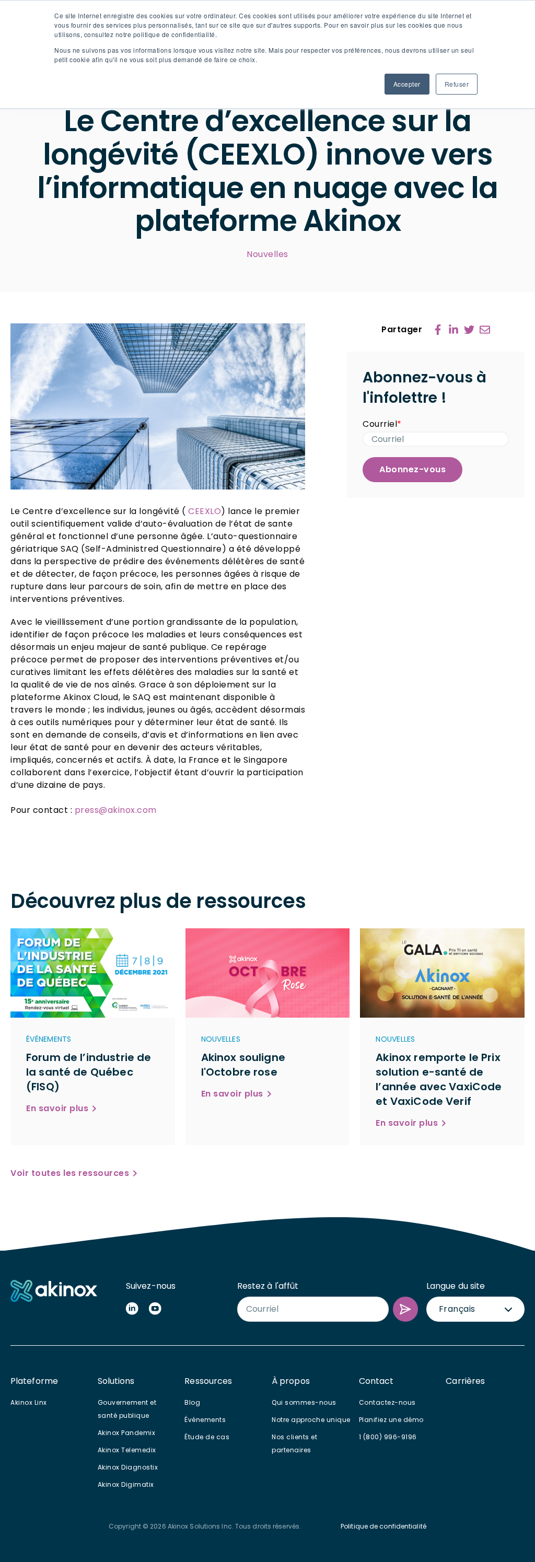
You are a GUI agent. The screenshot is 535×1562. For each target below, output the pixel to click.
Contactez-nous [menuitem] (387, 1402)
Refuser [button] (457, 83)
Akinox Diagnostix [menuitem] (128, 1467)
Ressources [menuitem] (208, 1381)
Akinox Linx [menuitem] (28, 1402)
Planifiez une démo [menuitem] (391, 1419)
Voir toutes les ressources (69, 1173)
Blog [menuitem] (192, 1402)
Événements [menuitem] (205, 1419)
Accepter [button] (407, 83)
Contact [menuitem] (376, 1381)
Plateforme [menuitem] (34, 1381)
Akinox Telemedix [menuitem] (127, 1450)
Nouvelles (267, 254)
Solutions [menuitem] (116, 1381)
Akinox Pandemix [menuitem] (127, 1432)
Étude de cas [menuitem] (206, 1436)
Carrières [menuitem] (465, 1381)
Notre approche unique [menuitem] (311, 1419)
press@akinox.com (116, 810)
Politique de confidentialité (383, 1526)
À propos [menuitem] (291, 1381)
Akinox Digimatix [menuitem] (126, 1484)
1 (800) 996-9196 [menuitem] (388, 1436)
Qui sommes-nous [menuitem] (304, 1402)
